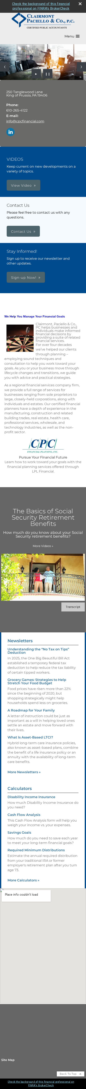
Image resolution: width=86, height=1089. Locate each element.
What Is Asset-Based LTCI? (30, 737)
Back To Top (68, 1073)
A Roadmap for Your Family (31, 710)
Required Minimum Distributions (36, 850)
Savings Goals (19, 833)
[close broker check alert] (80, 3)
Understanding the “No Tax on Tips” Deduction (38, 651)
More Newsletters (24, 772)
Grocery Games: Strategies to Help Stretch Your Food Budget (37, 681)
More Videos (43, 545)
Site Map (8, 1060)
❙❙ (48, 74)
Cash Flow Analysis (24, 815)
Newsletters (20, 640)
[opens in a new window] (43, 453)
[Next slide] (81, 67)
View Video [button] (21, 185)
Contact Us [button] (21, 232)
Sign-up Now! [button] (23, 278)
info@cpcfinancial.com (25, 121)
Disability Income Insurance (31, 797)
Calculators (20, 788)
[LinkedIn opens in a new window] (10, 132)
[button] (72, 36)
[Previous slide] (4, 67)
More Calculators (23, 880)
